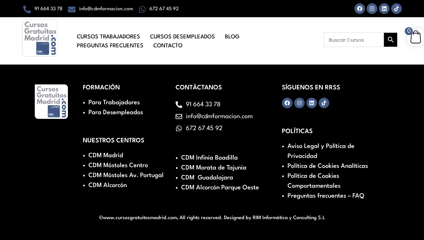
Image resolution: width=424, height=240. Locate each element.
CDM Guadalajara (207, 178)
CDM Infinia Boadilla (209, 158)
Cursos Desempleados (182, 37)
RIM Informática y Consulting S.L (289, 218)
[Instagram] (372, 8)
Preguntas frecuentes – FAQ (326, 196)
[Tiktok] (396, 8)
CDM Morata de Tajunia (213, 168)
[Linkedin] (384, 8)
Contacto (168, 46)
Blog (232, 37)
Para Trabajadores (114, 103)
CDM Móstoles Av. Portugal (126, 175)
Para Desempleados (115, 113)
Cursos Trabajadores (108, 37)
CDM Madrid (105, 156)
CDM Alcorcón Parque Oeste (220, 188)
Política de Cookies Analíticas (328, 166)
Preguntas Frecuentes (110, 46)
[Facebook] (359, 8)
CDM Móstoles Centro (118, 165)
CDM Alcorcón (107, 185)
